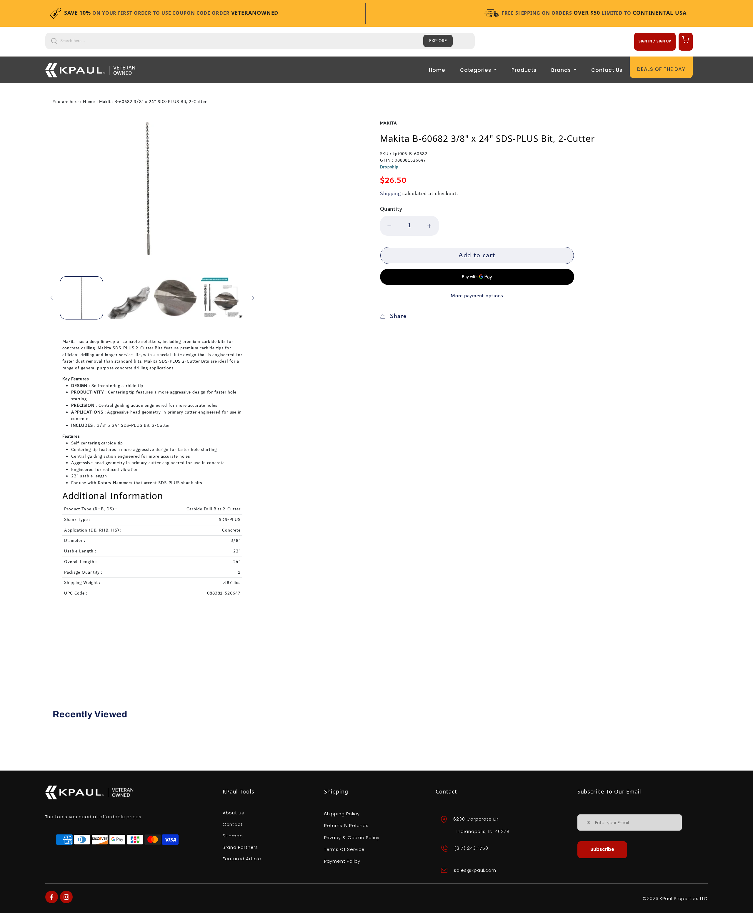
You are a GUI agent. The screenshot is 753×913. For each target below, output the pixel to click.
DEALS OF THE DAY (661, 69)
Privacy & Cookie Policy (352, 837)
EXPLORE (438, 40)
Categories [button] (476, 70)
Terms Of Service (344, 849)
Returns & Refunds (346, 825)
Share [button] (398, 316)
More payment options (477, 296)
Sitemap (233, 836)
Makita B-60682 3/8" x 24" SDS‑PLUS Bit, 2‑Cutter (152, 101)
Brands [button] (561, 70)
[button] (685, 39)
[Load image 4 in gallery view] (222, 298)
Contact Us (606, 70)
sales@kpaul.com (475, 870)
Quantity (391, 209)
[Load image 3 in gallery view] (175, 298)
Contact (233, 824)
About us (233, 813)
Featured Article (242, 859)
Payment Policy (342, 861)
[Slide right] (252, 297)
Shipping (390, 193)
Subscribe (602, 849)
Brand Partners (240, 847)
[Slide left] (51, 297)
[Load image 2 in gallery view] (128, 298)
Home (437, 70)
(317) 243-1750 (471, 848)
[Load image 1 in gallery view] (81, 298)
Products (524, 70)
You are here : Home (74, 101)
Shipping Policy (342, 814)
